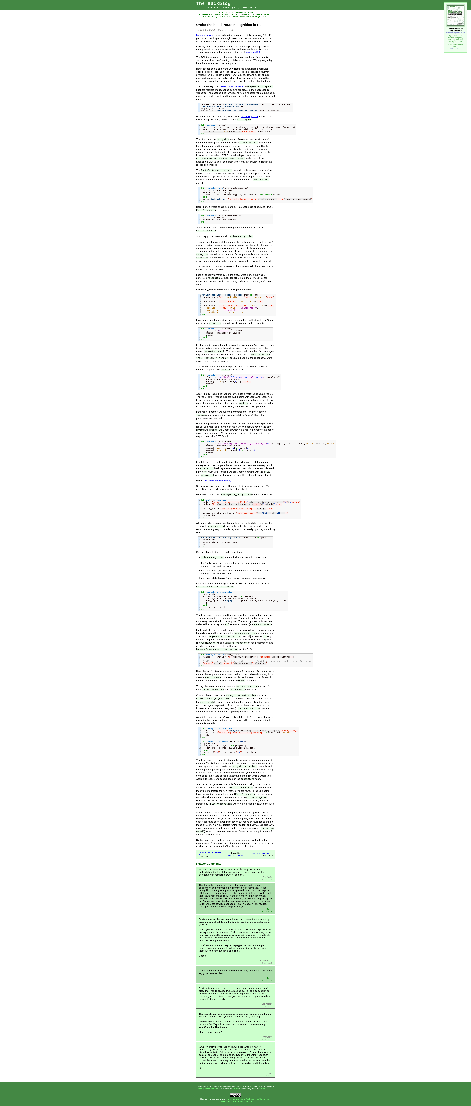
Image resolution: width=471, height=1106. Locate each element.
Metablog (238, 14)
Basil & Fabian (246, 12)
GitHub (262, 1089)
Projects (258, 14)
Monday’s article (204, 35)
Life (231, 14)
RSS (226, 12)
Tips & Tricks (225, 16)
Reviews (206, 16)
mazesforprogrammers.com (455, 33)
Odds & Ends (248, 14)
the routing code (249, 116)
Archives (235, 12)
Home (220, 12)
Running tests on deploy (261, 853)
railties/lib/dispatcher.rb (232, 86)
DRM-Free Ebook (455, 49)
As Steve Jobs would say (217, 480)
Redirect (267, 14)
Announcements (205, 14)
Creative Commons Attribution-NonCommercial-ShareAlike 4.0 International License (245, 1100)
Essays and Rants (221, 14)
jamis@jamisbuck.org (207, 1089)
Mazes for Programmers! (256, 16)
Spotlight (215, 16)
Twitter (236, 1089)
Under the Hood (238, 16)
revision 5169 (253, 52)
